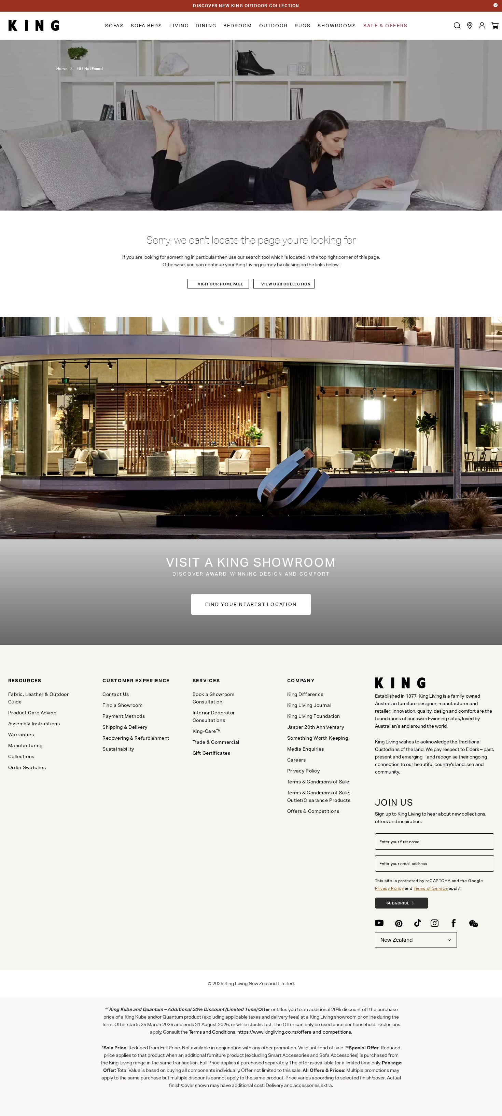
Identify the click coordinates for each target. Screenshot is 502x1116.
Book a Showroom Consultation (213, 697)
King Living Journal (309, 705)
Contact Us (115, 694)
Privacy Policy (389, 888)
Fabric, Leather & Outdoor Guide (38, 697)
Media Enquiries (305, 749)
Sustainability (118, 749)
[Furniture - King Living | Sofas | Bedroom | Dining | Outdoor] (34, 25)
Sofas (114, 25)
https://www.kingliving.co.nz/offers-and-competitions (294, 1032)
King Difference (305, 694)
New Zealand (396, 940)
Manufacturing (25, 745)
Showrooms (337, 25)
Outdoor (273, 25)
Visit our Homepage (220, 284)
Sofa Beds (147, 25)
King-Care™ (207, 731)
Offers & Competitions (313, 811)
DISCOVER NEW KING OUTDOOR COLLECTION (246, 5)
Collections (21, 756)
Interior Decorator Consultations (214, 716)
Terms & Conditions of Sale (318, 781)
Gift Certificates (212, 753)
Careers (296, 760)
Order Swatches (27, 767)
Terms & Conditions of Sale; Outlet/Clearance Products (319, 796)
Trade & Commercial (216, 742)
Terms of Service (431, 888)
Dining (206, 25)
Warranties (21, 734)
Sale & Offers (385, 25)
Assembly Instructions (34, 723)
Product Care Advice (32, 712)
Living (179, 25)
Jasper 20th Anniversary (315, 727)
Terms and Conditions (212, 1032)
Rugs (302, 25)
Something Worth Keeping (317, 738)
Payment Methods (123, 716)
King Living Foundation (313, 716)
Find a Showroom (122, 705)
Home (61, 68)
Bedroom (237, 25)
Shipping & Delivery (125, 727)
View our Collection (286, 284)
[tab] (44, 680)
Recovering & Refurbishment (135, 738)
